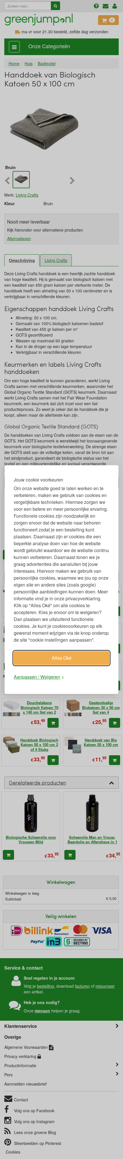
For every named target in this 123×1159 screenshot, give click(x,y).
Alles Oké (62, 658)
